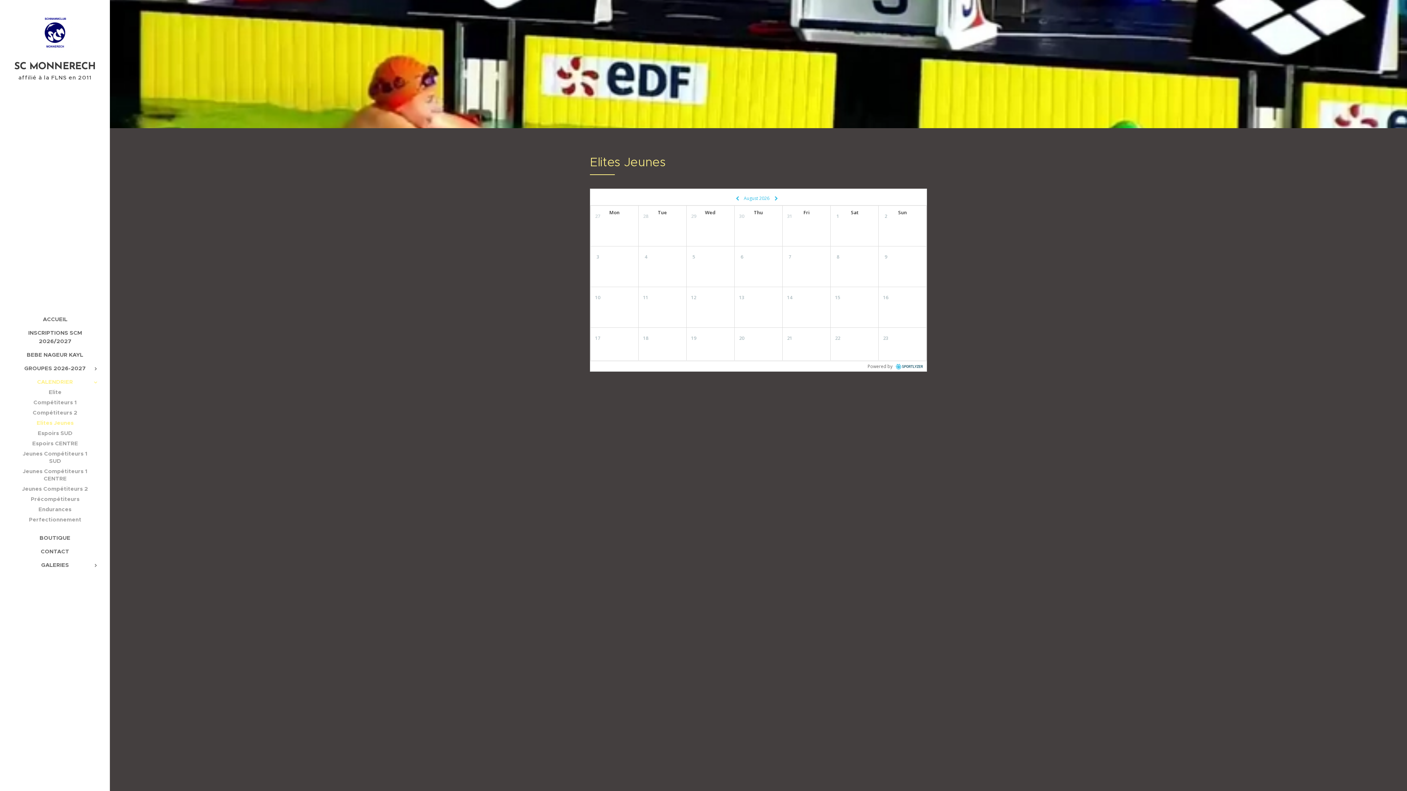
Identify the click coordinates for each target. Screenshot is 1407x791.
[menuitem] (55, 319)
